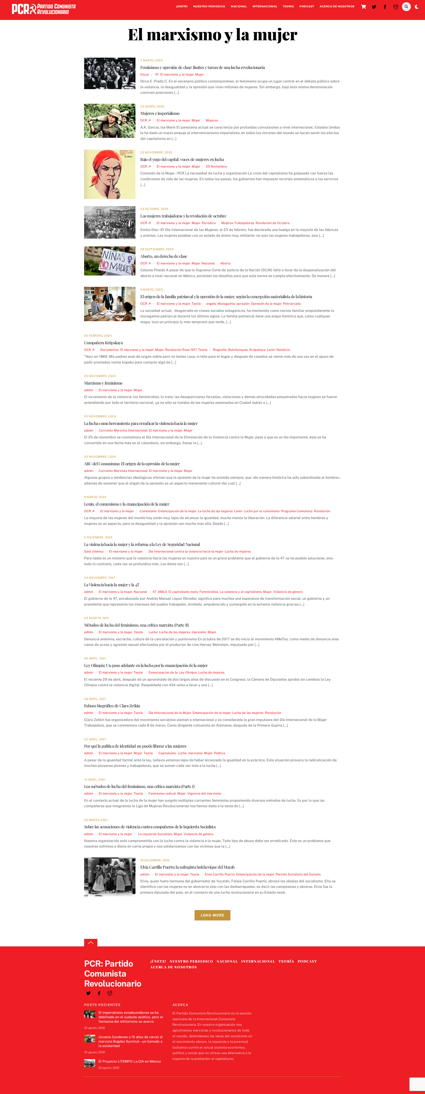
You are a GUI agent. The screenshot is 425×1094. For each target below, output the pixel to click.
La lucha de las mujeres (215, 511)
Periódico (209, 223)
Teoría (288, 6)
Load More (212, 915)
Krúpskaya (257, 350)
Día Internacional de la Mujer (170, 713)
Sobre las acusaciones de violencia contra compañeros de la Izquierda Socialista (149, 826)
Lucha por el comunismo (262, 511)
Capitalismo (167, 753)
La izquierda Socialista (155, 834)
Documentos (109, 350)
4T (157, 74)
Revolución (322, 511)
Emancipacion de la (163, 672)
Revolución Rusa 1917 (181, 350)
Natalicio (283, 350)
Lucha (153, 632)
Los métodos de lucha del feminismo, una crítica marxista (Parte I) (139, 786)
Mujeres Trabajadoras (237, 223)
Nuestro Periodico (209, 6)
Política (219, 753)
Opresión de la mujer (266, 303)
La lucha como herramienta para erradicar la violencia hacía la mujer (140, 423)
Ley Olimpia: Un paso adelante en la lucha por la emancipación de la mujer (145, 665)
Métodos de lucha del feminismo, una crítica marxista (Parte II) (136, 625)
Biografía (220, 350)
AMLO (162, 592)
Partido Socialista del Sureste (298, 874)
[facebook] (385, 6)
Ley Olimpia (188, 672)
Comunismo (148, 511)
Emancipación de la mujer (177, 511)
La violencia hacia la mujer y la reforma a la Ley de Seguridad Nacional (142, 544)
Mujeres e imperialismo (159, 113)
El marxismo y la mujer (177, 74)
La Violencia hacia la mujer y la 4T (111, 584)
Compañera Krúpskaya (103, 342)
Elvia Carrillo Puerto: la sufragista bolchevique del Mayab (187, 867)
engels (211, 303)
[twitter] (374, 6)
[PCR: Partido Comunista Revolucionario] (44, 15)
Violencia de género (288, 592)
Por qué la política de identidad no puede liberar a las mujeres (135, 746)
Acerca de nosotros (337, 6)
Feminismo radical (162, 793)
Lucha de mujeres (238, 551)
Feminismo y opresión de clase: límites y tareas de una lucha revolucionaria (202, 67)
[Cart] (363, 6)
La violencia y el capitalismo (241, 592)
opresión (242, 303)
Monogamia (226, 303)
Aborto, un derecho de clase (163, 256)
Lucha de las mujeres (174, 632)
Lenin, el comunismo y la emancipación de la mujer (126, 504)
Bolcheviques (238, 350)
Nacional (239, 6)
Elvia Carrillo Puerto (220, 874)
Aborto (225, 263)
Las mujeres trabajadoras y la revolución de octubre (183, 216)
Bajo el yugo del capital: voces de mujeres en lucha (182, 159)
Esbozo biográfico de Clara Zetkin (112, 705)
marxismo (199, 632)
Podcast (306, 6)
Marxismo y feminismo (103, 383)
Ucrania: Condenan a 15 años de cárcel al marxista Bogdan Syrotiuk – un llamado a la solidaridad (131, 1041)
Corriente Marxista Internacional (123, 430)
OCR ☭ (145, 120)
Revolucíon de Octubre (273, 223)
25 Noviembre (216, 166)
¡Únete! (181, 6)
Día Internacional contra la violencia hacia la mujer (186, 551)
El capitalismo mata (183, 592)
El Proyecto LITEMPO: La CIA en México (130, 1061)
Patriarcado (292, 303)
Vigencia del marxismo (204, 793)
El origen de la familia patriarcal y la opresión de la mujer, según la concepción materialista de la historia (226, 296)
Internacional (265, 6)
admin (88, 390)
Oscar (144, 74)
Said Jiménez (94, 551)
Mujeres (212, 120)
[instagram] (395, 6)
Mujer (199, 74)
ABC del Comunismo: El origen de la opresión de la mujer (132, 463)
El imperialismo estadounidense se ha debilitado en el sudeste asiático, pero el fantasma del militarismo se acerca (131, 1017)
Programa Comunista (296, 511)
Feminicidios (208, 592)
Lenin (271, 350)
